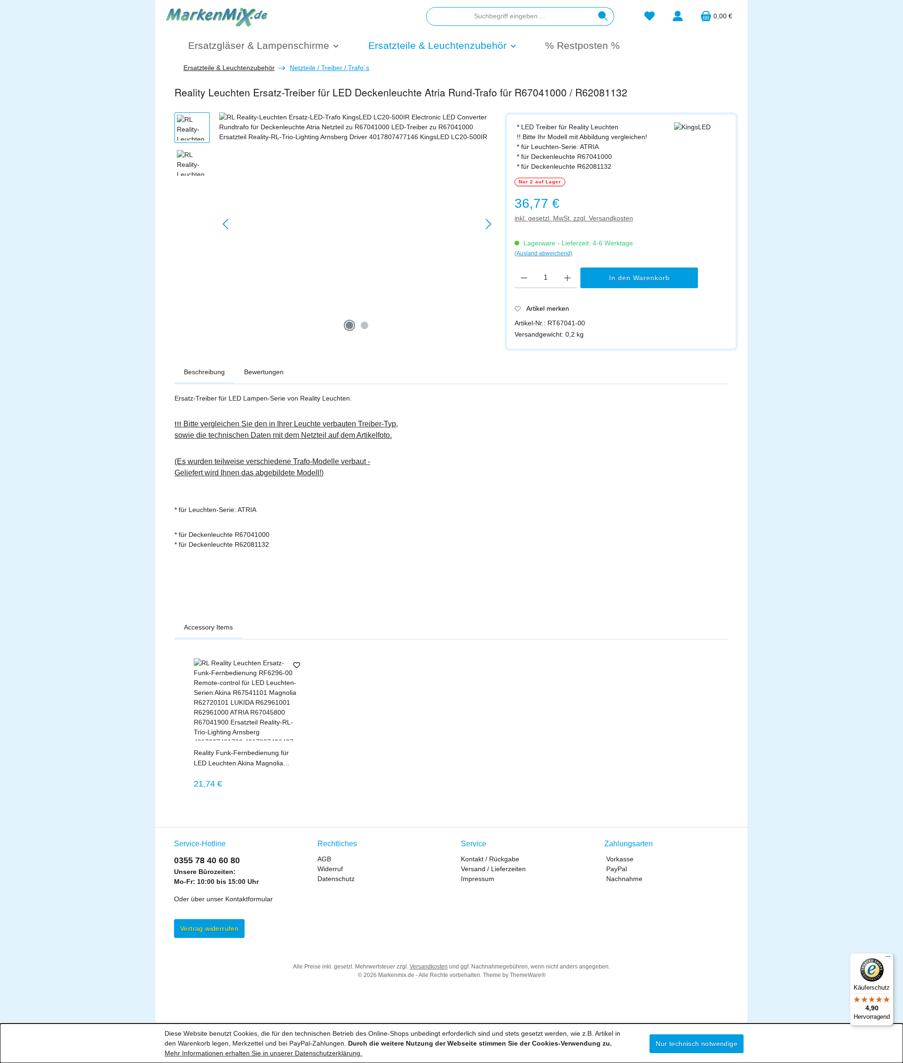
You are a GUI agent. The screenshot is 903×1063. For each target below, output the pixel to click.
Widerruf (330, 869)
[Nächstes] (488, 224)
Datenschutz (336, 878)
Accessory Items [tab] (208, 627)
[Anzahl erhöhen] (567, 278)
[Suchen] (603, 16)
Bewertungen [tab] (264, 372)
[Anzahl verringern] (524, 278)
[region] (335, 224)
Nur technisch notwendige (696, 1043)
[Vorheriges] (226, 224)
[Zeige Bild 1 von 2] (349, 325)
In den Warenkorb (639, 278)
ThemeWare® (528, 975)
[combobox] (509, 16)
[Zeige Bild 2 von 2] (364, 325)
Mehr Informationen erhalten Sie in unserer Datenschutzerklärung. (263, 1053)
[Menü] (888, 958)
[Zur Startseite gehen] (216, 16)
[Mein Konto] (677, 16)
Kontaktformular (249, 899)
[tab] (204, 372)
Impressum (477, 878)
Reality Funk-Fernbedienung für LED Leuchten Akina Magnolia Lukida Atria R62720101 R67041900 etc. (241, 758)
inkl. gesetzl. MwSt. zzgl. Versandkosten (574, 218)
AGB (324, 859)
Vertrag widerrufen (209, 928)
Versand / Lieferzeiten (493, 869)
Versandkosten (429, 966)
